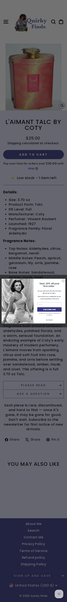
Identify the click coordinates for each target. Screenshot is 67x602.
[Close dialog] (63, 280)
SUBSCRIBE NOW (49, 309)
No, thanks (49, 320)
